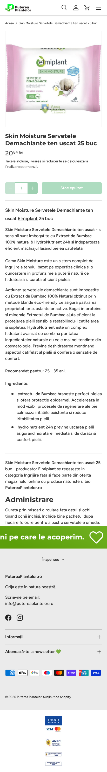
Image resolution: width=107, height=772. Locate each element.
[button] (87, 8)
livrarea (35, 161)
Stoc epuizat (72, 188)
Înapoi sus (51, 559)
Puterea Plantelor (29, 697)
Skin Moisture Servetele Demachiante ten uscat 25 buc (58, 23)
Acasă (9, 23)
